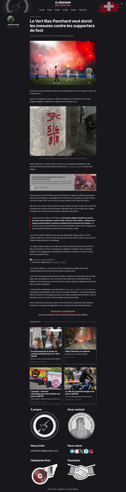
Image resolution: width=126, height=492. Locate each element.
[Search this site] (121, 3)
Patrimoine (83, 10)
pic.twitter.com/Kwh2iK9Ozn (43, 260)
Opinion (73, 10)
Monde (57, 10)
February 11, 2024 (59, 262)
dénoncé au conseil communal (77, 289)
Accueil (41, 10)
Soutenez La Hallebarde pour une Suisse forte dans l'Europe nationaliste (63, 313)
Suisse (49, 10)
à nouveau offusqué (74, 167)
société (38, 16)
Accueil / (33, 16)
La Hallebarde (63, 2)
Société (65, 10)
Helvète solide (13, 25)
